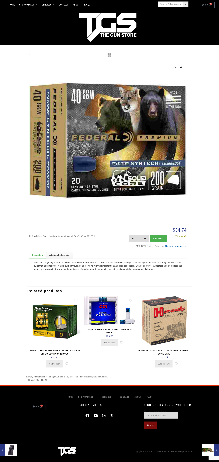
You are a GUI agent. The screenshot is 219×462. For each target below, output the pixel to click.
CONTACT (63, 5)
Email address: (155, 410)
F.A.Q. (87, 5)
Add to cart (158, 238)
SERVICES (47, 5)
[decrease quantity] (132, 238)
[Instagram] (104, 415)
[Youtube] (95, 415)
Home (29, 377)
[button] (28, 4)
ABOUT (76, 5)
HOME (12, 5)
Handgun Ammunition (176, 246)
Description (37, 255)
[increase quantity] (145, 238)
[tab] (37, 255)
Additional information (59, 255)
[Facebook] (87, 415)
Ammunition (39, 377)
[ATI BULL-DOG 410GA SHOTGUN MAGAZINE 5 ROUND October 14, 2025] (8, 450)
